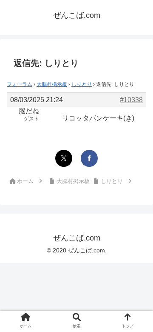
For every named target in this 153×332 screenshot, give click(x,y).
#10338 (131, 99)
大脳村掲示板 (52, 84)
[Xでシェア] (63, 158)
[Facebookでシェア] (89, 158)
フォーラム (19, 84)
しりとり (81, 84)
